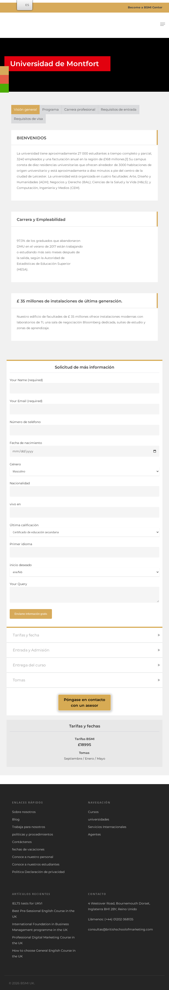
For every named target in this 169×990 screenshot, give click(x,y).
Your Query (18, 584)
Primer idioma (21, 544)
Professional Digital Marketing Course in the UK (43, 940)
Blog (16, 819)
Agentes (94, 834)
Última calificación (24, 525)
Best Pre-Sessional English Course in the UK (43, 914)
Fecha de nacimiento (26, 443)
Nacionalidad (20, 483)
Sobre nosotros (24, 812)
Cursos (93, 812)
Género (15, 464)
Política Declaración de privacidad (38, 872)
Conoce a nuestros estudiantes (35, 864)
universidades (98, 819)
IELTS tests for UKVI (27, 903)
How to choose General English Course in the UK (43, 953)
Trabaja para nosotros (28, 827)
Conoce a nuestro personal (32, 857)
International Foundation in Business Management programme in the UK (40, 927)
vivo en (15, 504)
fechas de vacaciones (28, 849)
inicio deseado (21, 565)
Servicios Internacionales (107, 827)
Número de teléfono (25, 422)
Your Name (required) (26, 380)
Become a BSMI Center (144, 7)
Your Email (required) (26, 401)
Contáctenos (22, 842)
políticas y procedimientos (32, 834)
